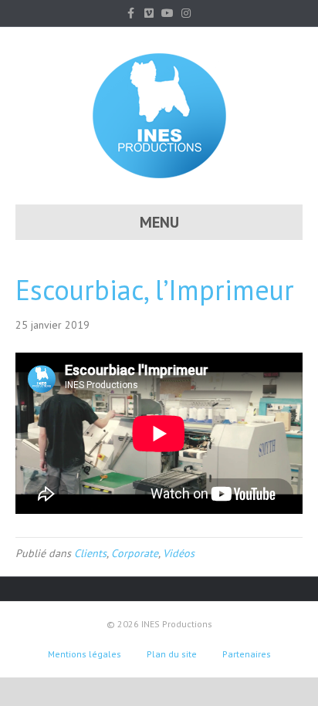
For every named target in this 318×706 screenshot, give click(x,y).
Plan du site (172, 654)
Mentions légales (84, 654)
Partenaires (246, 654)
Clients (90, 553)
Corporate (134, 553)
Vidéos (179, 553)
